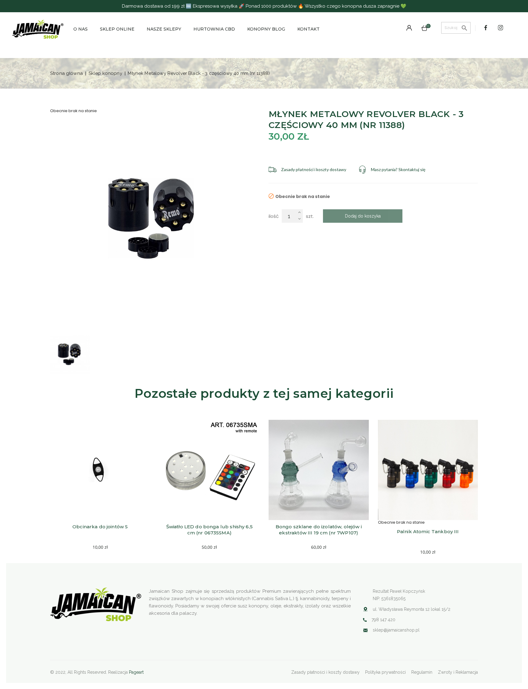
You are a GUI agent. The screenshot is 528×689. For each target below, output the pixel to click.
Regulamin (421, 672)
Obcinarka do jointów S (100, 527)
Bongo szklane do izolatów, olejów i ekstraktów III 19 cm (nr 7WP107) (319, 530)
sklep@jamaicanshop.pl (396, 630)
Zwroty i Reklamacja (458, 672)
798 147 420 (383, 619)
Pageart (136, 672)
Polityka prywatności (385, 672)
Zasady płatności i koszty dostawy (325, 672)
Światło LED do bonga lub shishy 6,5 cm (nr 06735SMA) (210, 530)
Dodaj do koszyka (363, 216)
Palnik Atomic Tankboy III (428, 531)
